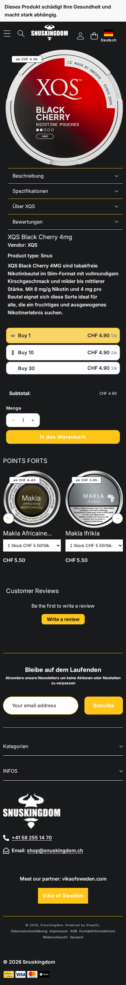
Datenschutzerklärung (29, 931)
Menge (13, 408)
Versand (76, 937)
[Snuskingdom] (49, 33)
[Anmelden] (80, 36)
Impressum (59, 931)
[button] (94, 36)
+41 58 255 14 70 (32, 838)
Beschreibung (28, 176)
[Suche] (21, 34)
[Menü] (7, 34)
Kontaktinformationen (97, 931)
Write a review (63, 619)
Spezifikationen (30, 191)
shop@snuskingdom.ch (55, 850)
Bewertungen (28, 222)
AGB (73, 931)
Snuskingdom (51, 925)
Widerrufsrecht (55, 937)
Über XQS (24, 206)
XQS (32, 245)
